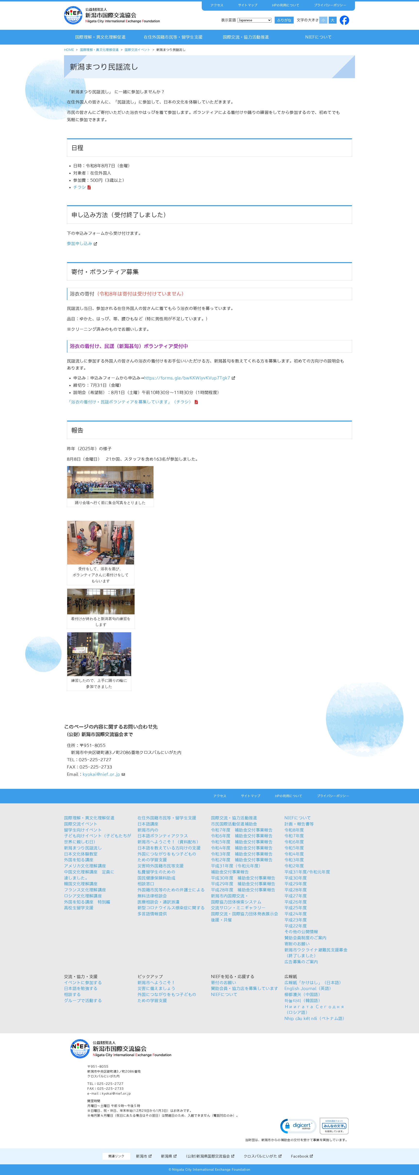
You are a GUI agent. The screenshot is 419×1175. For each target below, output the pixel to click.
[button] (298, 1126)
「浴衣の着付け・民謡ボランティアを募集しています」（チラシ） (130, 402)
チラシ (79, 187)
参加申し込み (79, 243)
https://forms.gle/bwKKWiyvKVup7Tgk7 (187, 378)
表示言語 (228, 20)
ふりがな (284, 20)
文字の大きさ (308, 20)
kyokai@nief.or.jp (101, 774)
